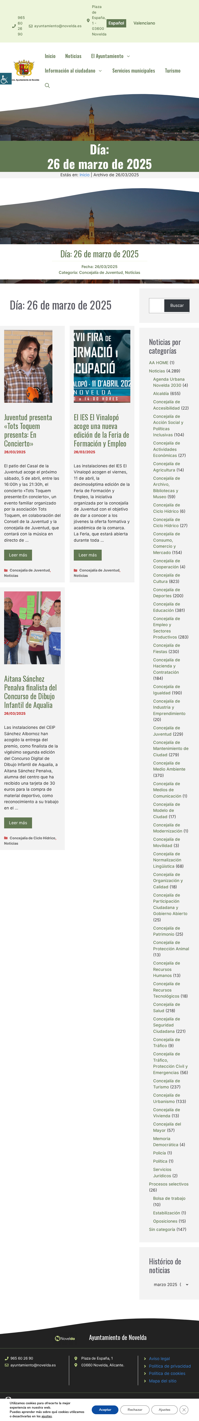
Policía (159, 1153)
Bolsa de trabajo (169, 1198)
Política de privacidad (170, 1366)
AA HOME (158, 362)
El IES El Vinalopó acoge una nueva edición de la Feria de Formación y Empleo (101, 430)
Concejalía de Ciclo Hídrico (32, 838)
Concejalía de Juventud (101, 272)
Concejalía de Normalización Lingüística (167, 860)
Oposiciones (165, 1221)
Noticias (73, 55)
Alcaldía (161, 393)
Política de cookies (167, 1373)
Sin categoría (162, 1229)
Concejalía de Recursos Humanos (166, 969)
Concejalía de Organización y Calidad (168, 880)
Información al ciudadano (70, 70)
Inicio (50, 55)
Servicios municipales (133, 70)
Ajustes (164, 1409)
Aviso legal (159, 1358)
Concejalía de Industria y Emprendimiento (169, 707)
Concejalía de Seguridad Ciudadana (166, 1025)
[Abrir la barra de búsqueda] (47, 85)
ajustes (46, 1416)
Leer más (18, 555)
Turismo (173, 70)
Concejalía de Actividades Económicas (166, 449)
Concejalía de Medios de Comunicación (167, 790)
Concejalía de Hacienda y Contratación (166, 666)
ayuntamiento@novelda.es (58, 26)
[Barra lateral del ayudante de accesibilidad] (6, 78)
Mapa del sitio (162, 1381)
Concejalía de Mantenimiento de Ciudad (171, 748)
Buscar (177, 305)
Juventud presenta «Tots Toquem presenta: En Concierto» (28, 430)
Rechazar (135, 1409)
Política (160, 1161)
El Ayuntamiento (107, 55)
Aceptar (105, 1409)
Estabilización (166, 1213)
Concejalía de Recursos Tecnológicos (166, 990)
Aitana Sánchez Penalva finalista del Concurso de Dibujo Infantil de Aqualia (30, 691)
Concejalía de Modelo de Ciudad (166, 810)
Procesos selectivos (169, 1184)
